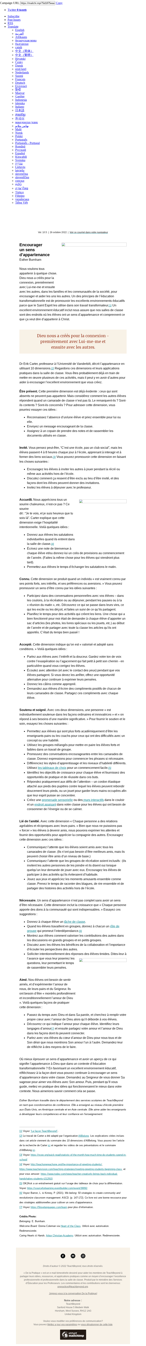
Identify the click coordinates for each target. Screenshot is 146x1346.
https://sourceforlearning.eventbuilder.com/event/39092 (57, 1188)
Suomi (19, 75)
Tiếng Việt (21, 202)
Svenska (20, 160)
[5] (109, 768)
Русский (20, 149)
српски (19, 180)
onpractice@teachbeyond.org (72, 1286)
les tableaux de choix (52, 767)
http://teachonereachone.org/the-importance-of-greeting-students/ (66, 1164)
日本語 (19, 110)
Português (21, 139)
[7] (52, 1028)
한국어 (19, 118)
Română (20, 146)
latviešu (19, 170)
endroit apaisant (45, 804)
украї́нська (22, 199)
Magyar (20, 93)
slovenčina (21, 173)
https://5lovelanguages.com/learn (49, 1207)
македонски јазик (26, 122)
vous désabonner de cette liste (97, 1324)
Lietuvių (20, 167)
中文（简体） (24, 51)
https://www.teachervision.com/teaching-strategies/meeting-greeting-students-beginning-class (70, 1169)
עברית (19, 163)
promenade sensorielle (57, 800)
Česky (19, 62)
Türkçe (19, 192)
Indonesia (21, 99)
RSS (10, 23)
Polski (19, 136)
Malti (18, 129)
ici (49, 1145)
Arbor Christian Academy (59, 1235)
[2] (52, 368)
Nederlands (22, 72)
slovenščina (22, 177)
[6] (80, 931)
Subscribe (13, 16)
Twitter (17, 9)
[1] (110, 305)
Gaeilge (20, 96)
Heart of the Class (71, 1226)
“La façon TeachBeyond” (44, 1131)
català (18, 47)
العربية (19, 33)
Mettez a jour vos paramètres (62, 1324)
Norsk (19, 132)
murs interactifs (93, 800)
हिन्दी (18, 89)
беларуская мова (25, 40)
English (19, 30)
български (22, 43)
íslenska (20, 103)
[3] (54, 457)
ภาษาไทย (21, 188)
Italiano (19, 106)
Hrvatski (20, 58)
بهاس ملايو (22, 126)
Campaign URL (9, 3)
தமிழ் (18, 184)
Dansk (19, 65)
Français (20, 79)
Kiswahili (21, 156)
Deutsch (20, 82)
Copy (59, 3)
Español (20, 153)
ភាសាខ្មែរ (20, 114)
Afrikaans (21, 37)
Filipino (20, 195)
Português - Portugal (27, 143)
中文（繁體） (24, 55)
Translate (13, 26)
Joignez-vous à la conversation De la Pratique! (73, 1293)
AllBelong (83, 1135)
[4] (52, 544)
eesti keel (20, 69)
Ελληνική (21, 86)
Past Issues (14, 19)
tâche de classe (74, 921)
